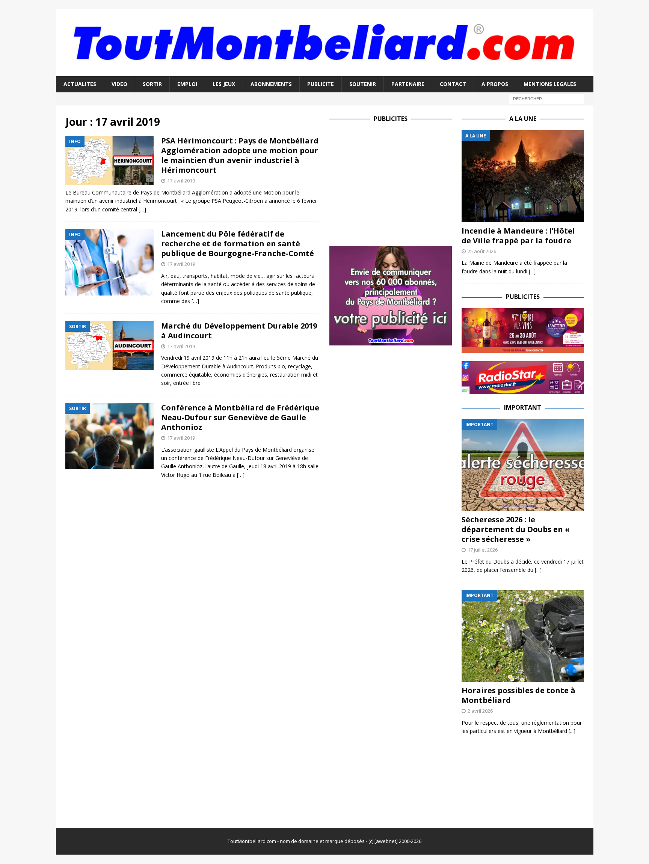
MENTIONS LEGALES (550, 83)
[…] (142, 209)
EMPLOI (187, 83)
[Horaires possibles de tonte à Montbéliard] (523, 636)
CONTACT (453, 83)
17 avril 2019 (181, 180)
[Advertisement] (392, 182)
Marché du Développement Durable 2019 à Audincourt (239, 331)
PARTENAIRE (407, 83)
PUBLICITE (320, 83)
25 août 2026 (482, 251)
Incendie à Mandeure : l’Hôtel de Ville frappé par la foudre (518, 236)
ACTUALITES (79, 83)
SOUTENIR (362, 83)
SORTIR (152, 83)
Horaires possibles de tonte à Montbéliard (518, 695)
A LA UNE (522, 119)
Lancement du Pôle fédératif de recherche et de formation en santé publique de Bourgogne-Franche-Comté (237, 243)
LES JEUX (224, 83)
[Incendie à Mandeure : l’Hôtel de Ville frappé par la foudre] (523, 176)
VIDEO (119, 83)
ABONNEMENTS (271, 83)
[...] (532, 271)
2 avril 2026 (480, 710)
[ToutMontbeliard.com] (324, 71)
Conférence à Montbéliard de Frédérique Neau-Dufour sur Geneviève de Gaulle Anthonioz (240, 417)
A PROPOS (494, 83)
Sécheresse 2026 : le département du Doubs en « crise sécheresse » (516, 529)
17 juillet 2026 (483, 549)
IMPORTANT (522, 407)
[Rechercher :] (546, 98)
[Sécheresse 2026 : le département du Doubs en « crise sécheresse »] (523, 465)
